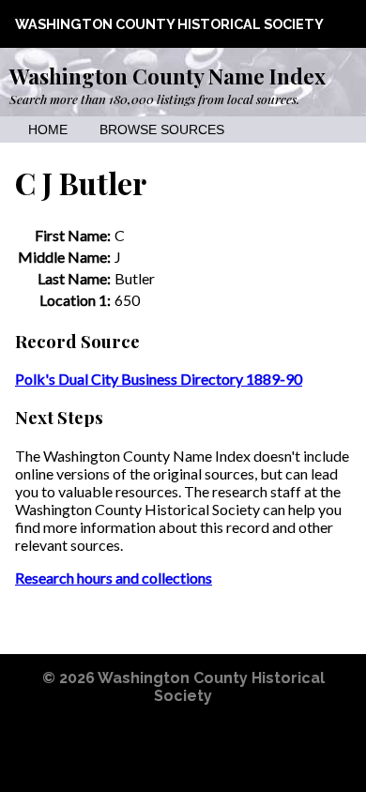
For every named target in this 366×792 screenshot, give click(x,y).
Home (48, 130)
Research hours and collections (113, 577)
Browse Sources (161, 130)
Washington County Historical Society (169, 24)
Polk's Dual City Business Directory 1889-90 (158, 379)
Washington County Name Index (167, 76)
